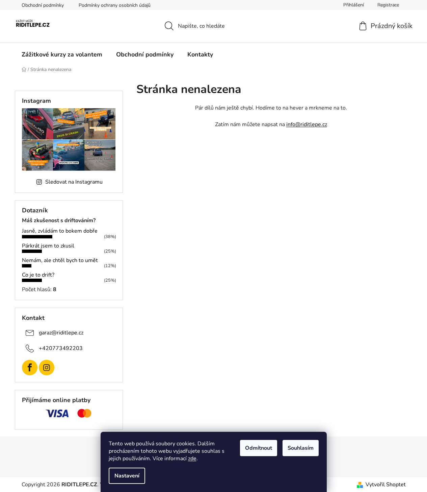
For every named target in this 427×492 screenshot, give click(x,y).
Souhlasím (301, 448)
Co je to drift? (38, 275)
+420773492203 (61, 348)
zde (192, 458)
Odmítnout (258, 448)
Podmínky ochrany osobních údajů (115, 5)
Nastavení (126, 475)
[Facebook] (29, 367)
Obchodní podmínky (43, 5)
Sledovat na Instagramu (74, 182)
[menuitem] (62, 54)
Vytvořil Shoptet (386, 484)
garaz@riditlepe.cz (61, 332)
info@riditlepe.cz (306, 124)
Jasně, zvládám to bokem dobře (60, 231)
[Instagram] (46, 367)
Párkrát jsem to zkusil (48, 246)
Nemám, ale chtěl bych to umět (60, 260)
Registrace (388, 5)
